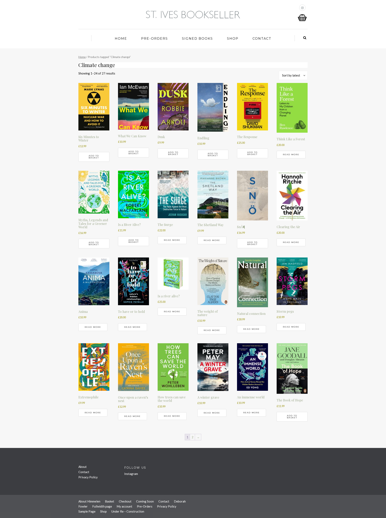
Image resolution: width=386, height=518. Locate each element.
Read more (291, 154)
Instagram (131, 474)
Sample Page (86, 511)
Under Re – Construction (127, 511)
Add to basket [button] (94, 156)
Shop (232, 38)
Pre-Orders (154, 38)
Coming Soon (145, 501)
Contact (262, 38)
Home (121, 38)
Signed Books (197, 38)
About (82, 466)
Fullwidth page (102, 506)
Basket (109, 501)
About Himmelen (89, 501)
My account (124, 506)
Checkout (125, 501)
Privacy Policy (88, 477)
